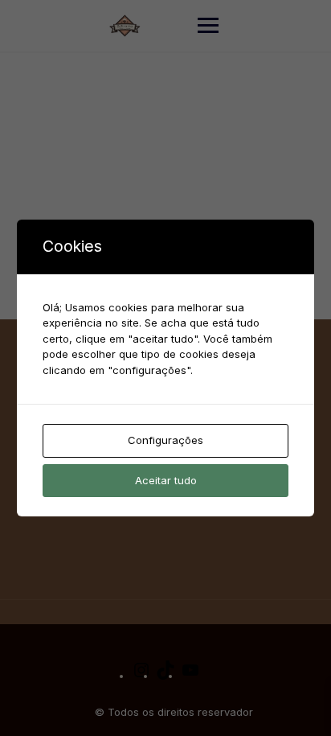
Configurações (165, 440)
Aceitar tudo (166, 480)
